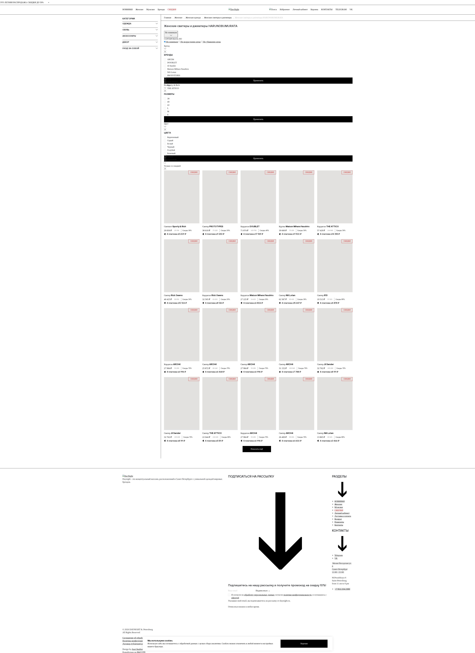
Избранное (285, 9)
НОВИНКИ (127, 9)
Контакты (338, 525)
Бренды (161, 9)
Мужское (150, 9)
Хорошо (304, 643)
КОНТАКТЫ (326, 9)
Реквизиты (339, 522)
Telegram (338, 555)
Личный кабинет (300, 9)
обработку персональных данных (259, 595)
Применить (258, 119)
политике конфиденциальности (297, 595)
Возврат (338, 519)
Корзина (314, 9)
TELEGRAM (341, 9)
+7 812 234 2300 (342, 589)
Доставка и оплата (342, 516)
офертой (235, 598)
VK (351, 9)
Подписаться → (263, 590)
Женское (139, 9)
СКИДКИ (172, 9)
